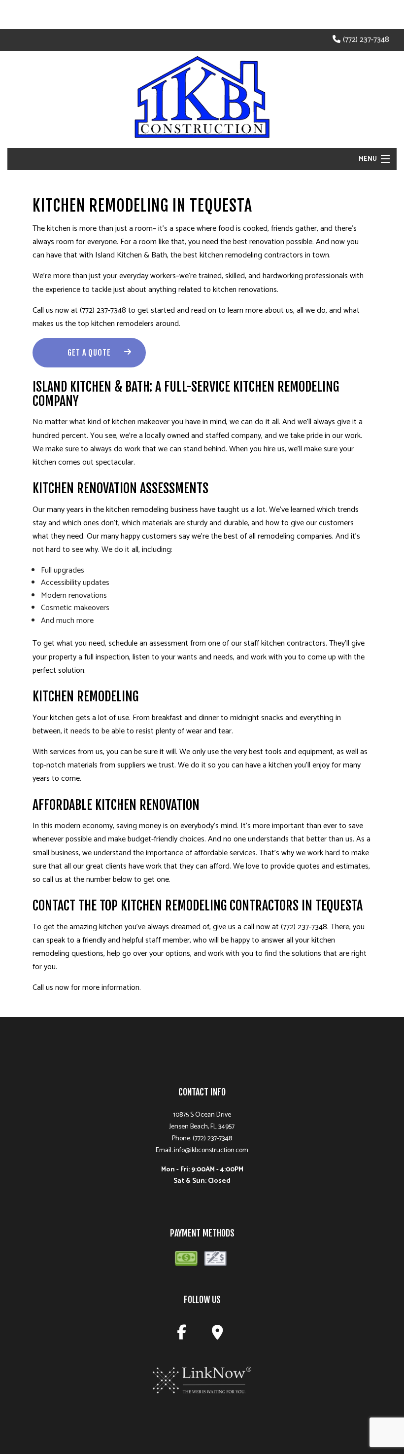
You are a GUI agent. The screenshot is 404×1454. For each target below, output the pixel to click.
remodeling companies (295, 536)
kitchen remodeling (231, 255)
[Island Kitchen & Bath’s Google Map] (219, 1335)
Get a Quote (89, 353)
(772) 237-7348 (366, 39)
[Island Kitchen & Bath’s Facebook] (183, 1335)
